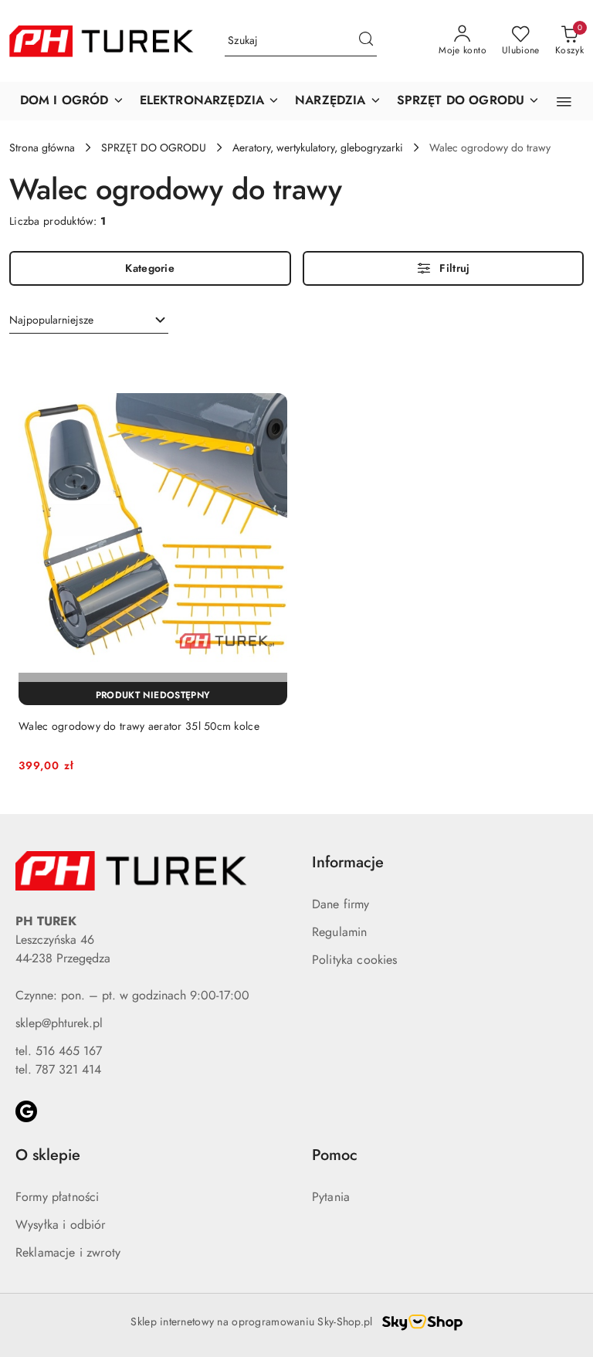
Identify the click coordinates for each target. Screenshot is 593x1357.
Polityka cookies (355, 960)
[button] (72, 101)
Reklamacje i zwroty (67, 1252)
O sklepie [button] (47, 1155)
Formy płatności (57, 1197)
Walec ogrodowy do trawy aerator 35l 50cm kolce (139, 726)
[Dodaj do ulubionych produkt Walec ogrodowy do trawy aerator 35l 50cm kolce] (269, 366)
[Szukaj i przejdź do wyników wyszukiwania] (366, 41)
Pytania (331, 1197)
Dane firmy (341, 904)
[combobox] (88, 320)
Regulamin (339, 932)
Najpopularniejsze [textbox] (51, 319)
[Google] (26, 1111)
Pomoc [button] (334, 1155)
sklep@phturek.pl (59, 1023)
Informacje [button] (348, 862)
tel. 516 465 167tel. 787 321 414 (58, 1060)
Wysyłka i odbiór (60, 1224)
